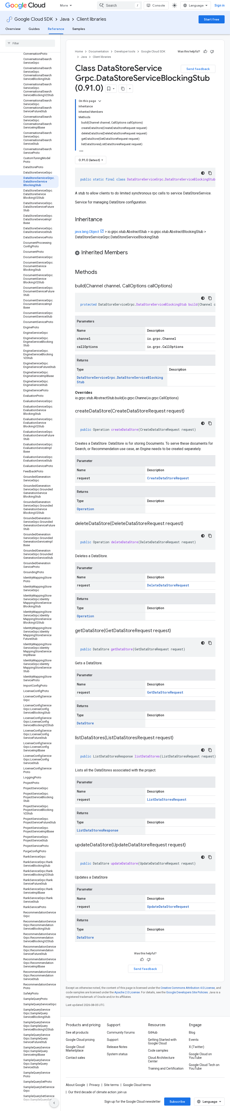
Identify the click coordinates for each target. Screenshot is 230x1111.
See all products (77, 1032)
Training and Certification (166, 1068)
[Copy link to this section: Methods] (103, 272)
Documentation (99, 51)
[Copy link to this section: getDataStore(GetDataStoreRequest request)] (175, 631)
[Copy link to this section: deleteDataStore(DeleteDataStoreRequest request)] (187, 524)
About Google (75, 1085)
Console (158, 5)
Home (79, 51)
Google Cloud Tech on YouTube (204, 1066)
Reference (56, 29)
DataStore (85, 723)
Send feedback (198, 69)
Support (112, 1039)
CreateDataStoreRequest (168, 478)
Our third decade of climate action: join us (97, 1092)
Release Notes (117, 1047)
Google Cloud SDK (33, 19)
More (64, 5)
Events (194, 1039)
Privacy (94, 1085)
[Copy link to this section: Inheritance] (106, 220)
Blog (192, 1032)
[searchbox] (30, 43)
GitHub (152, 1032)
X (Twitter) (196, 1047)
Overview (12, 29)
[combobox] (119, 5)
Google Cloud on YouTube (200, 1055)
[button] (145, 253)
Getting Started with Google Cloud (162, 1041)
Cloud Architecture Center (161, 1059)
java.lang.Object (87, 232)
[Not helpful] (212, 51)
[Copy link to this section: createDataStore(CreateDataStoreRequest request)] (188, 411)
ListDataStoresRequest (166, 799)
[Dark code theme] (202, 173)
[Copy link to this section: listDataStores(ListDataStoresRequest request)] (177, 738)
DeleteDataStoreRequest (168, 585)
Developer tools (125, 51)
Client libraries (91, 19)
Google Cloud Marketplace (75, 1048)
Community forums (121, 1032)
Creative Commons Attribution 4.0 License (188, 987)
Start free (211, 19)
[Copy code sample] (210, 173)
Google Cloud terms (137, 1085)
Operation (85, 509)
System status (117, 1054)
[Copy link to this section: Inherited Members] (132, 253)
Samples (78, 29)
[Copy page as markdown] (123, 88)
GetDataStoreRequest (165, 692)
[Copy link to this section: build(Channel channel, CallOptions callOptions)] (176, 286)
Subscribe (177, 1102)
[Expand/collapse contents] (99, 101)
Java (64, 19)
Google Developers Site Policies (187, 992)
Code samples (158, 1050)
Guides (34, 29)
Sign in (220, 5)
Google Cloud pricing (80, 1039)
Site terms (111, 1085)
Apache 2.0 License (127, 992)
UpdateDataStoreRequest (168, 906)
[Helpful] (205, 51)
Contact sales (75, 1057)
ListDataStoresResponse (97, 830)
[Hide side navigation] (54, 1102)
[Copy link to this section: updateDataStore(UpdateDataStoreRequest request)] (190, 845)
